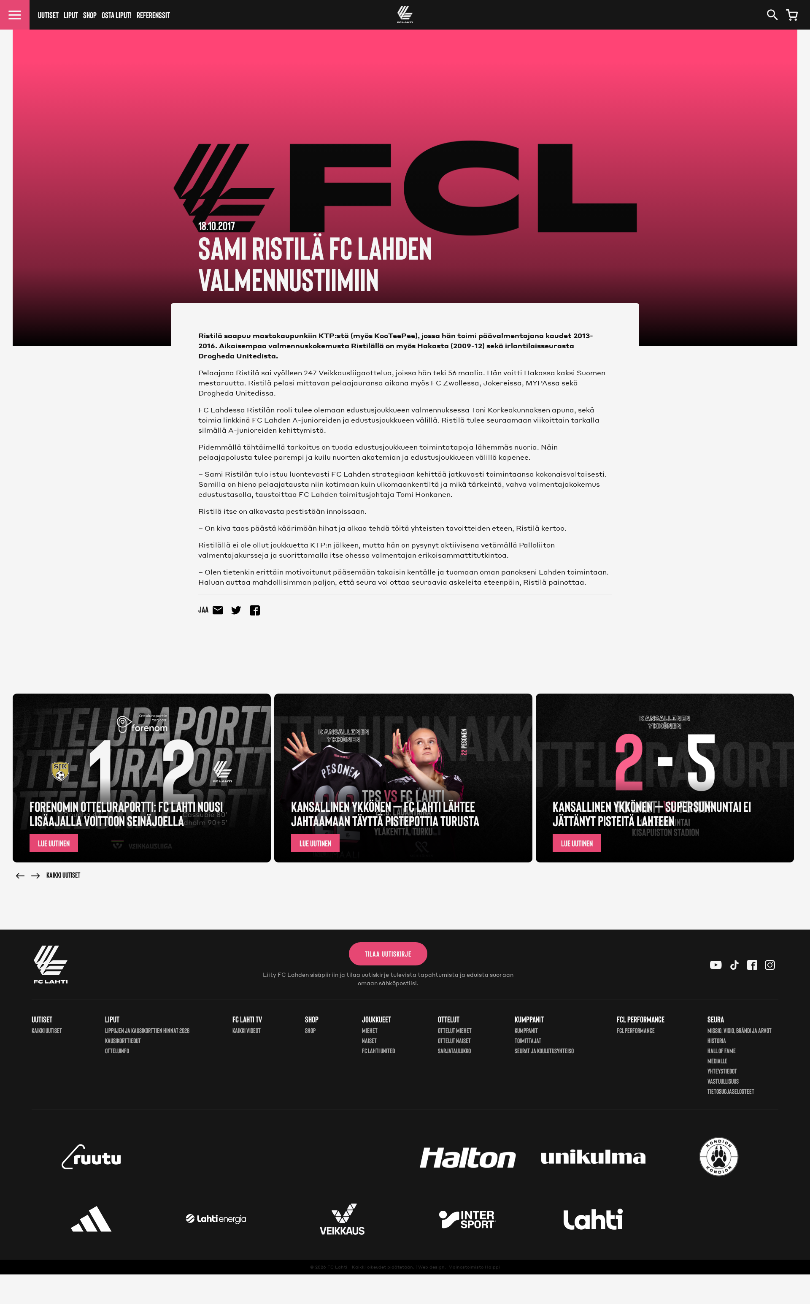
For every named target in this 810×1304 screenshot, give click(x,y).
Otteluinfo (117, 1050)
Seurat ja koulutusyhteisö (544, 1050)
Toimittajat (528, 1040)
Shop (90, 15)
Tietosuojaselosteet (730, 1091)
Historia (716, 1040)
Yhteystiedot (722, 1071)
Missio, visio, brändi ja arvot (739, 1030)
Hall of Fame (721, 1050)
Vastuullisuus (723, 1081)
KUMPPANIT (526, 1030)
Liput (71, 15)
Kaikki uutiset (63, 874)
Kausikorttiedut (123, 1040)
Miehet (370, 1030)
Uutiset (48, 15)
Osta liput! (117, 15)
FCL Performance (636, 1030)
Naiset (369, 1040)
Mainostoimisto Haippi (474, 1266)
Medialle (717, 1061)
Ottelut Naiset (454, 1040)
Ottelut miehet (455, 1030)
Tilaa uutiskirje (388, 953)
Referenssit (153, 15)
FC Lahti (337, 1266)
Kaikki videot (246, 1030)
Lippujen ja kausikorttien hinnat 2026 (147, 1030)
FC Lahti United (378, 1050)
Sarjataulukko (454, 1050)
